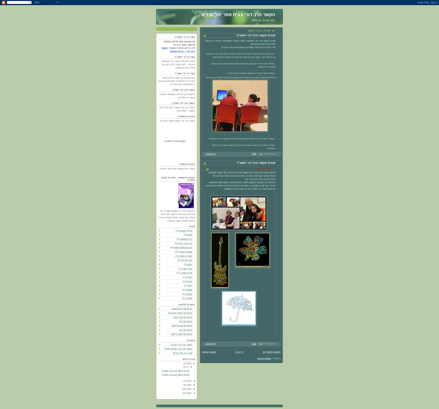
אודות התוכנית (185, 231)
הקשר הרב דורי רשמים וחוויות (178, 349)
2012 (188, 385)
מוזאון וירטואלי (185, 252)
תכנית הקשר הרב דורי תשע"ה (256, 35)
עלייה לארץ (187, 269)
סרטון (189, 264)
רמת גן (189, 277)
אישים (189, 235)
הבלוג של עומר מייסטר (181, 334)
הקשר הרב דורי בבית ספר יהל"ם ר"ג (238, 14)
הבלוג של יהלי (185, 321)
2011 (188, 389)
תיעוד (189, 285)
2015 (188, 363)
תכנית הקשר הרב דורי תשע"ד (256, 162)
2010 (188, 393)
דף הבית (239, 352)
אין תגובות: (210, 154)
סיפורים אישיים (185, 256)
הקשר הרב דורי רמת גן (181, 345)
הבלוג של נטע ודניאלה (181, 326)
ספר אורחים (186, 260)
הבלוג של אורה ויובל (182, 317)
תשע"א (189, 294)
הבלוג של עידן (185, 330)
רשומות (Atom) (264, 358)
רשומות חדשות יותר (271, 352)
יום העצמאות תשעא (183, 247)
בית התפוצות (186, 239)
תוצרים (189, 281)
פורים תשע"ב (186, 273)
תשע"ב (189, 298)
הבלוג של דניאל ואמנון (181, 309)
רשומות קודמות (209, 352)
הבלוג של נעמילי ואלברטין (180, 313)
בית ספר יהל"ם (185, 243)
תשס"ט (188, 290)
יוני (187, 367)
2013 (188, 381)
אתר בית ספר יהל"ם (182, 353)
